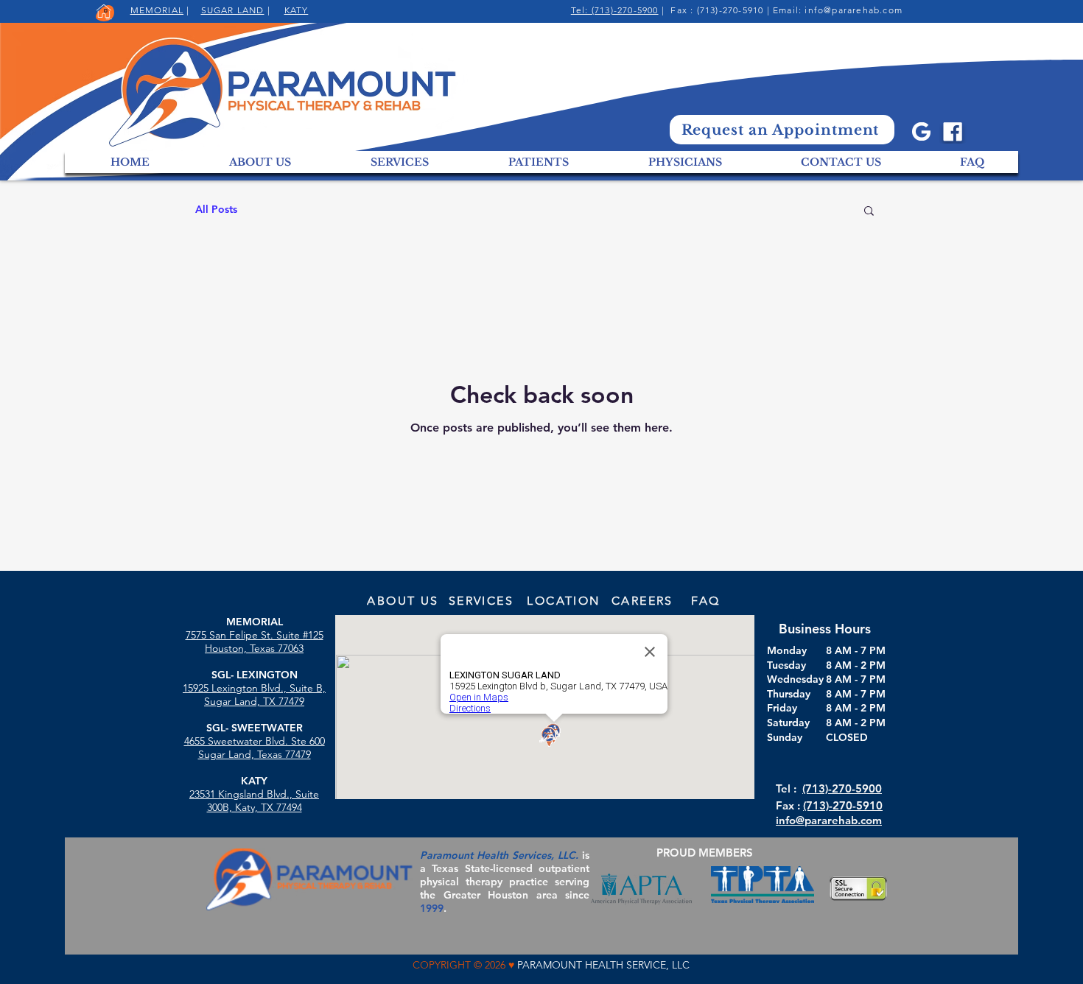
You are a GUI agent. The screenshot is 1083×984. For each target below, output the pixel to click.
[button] (869, 211)
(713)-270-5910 (843, 805)
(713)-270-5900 (842, 788)
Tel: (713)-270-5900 (615, 9)
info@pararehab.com (853, 9)
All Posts (216, 209)
